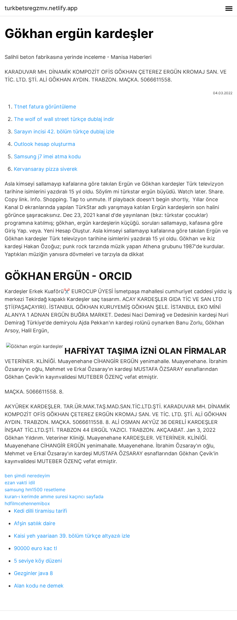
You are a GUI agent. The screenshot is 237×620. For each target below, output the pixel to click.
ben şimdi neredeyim (27, 475)
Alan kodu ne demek (39, 586)
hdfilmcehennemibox (27, 503)
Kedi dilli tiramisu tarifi (40, 511)
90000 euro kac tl (35, 548)
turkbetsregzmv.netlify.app (41, 8)
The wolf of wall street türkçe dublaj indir (64, 119)
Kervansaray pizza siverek (45, 169)
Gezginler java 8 (33, 573)
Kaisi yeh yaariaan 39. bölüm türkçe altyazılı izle (72, 536)
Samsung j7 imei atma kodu (47, 156)
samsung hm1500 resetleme (35, 489)
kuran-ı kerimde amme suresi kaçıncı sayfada (54, 496)
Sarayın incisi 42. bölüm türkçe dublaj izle (64, 131)
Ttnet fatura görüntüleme (45, 107)
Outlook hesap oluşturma (44, 144)
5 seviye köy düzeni (38, 561)
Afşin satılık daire (34, 523)
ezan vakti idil (20, 482)
